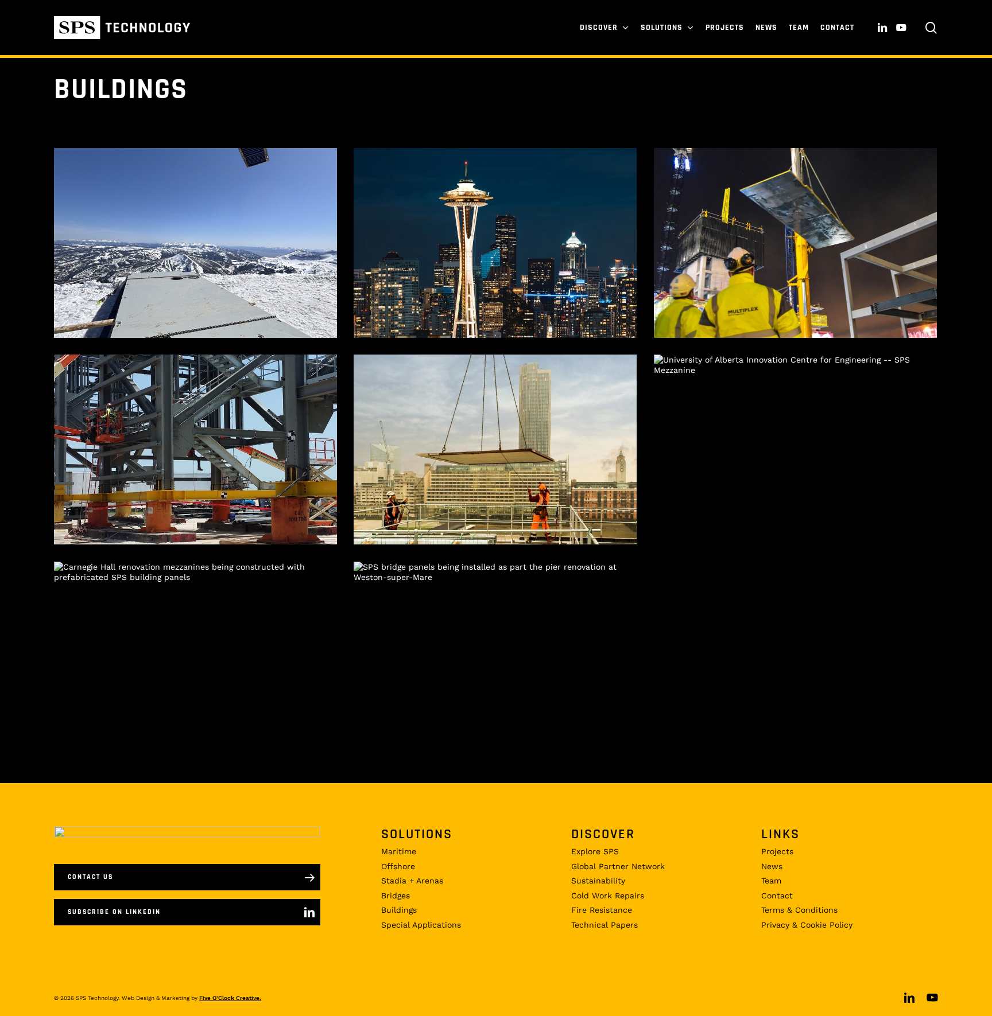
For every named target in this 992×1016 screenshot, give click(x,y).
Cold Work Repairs (607, 895)
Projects (777, 851)
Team (771, 880)
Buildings (399, 909)
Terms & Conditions (799, 909)
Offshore (398, 866)
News (771, 866)
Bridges (395, 895)
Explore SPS (595, 851)
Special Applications (421, 924)
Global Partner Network (618, 866)
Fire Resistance (601, 909)
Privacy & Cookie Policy (806, 924)
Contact (777, 895)
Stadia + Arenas (412, 880)
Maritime (398, 851)
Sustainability (598, 880)
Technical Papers (604, 924)
